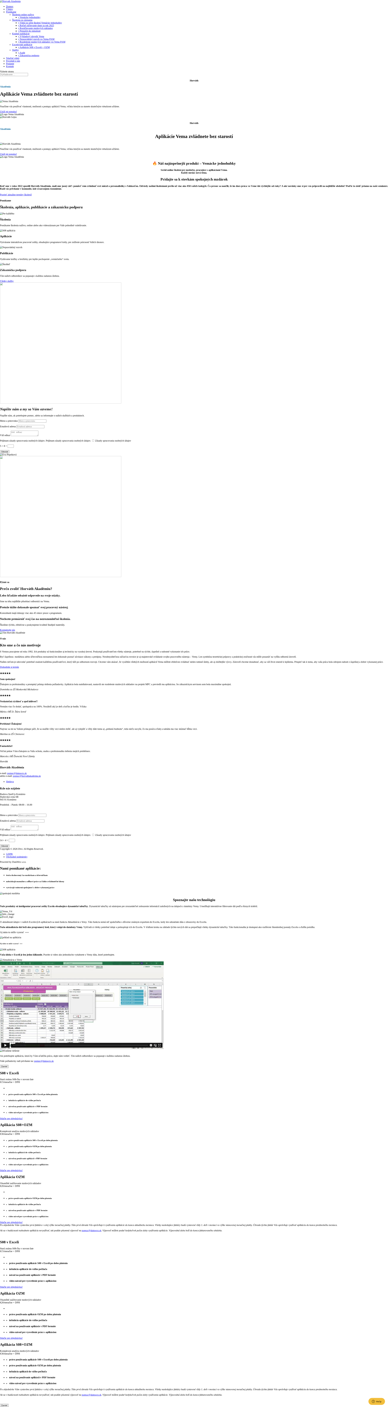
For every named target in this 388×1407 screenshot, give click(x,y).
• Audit (21, 52)
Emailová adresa (8, 426)
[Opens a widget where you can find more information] (376, 1401)
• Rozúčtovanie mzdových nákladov (35, 28)
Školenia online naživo (23, 14)
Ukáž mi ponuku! (8, 111)
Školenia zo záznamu (22, 20)
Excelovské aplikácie (22, 44)
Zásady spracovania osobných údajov (113, 440)
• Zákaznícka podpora (28, 55)
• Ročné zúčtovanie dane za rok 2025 (36, 25)
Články (9, 9)
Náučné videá (12, 58)
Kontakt (10, 66)
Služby (15, 50)
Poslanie (10, 63)
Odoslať (4, 452)
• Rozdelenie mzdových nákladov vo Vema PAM (41, 42)
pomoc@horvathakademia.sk (27, 776)
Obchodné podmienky (16, 856)
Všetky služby (7, 281)
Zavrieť (4, 1066)
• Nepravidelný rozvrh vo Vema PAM (36, 39)
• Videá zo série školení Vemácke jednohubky (40, 22)
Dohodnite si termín (9, 667)
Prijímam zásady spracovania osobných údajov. (23, 440)
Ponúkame (11, 12)
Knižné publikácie (21, 33)
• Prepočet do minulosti (29, 31)
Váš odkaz (5, 435)
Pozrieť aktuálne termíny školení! (16, 194)
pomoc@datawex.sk (17, 773)
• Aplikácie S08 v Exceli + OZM (34, 47)
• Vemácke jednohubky (29, 17)
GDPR (9, 854)
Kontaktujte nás (7, 630)
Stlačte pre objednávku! (11, 1118)
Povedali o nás (13, 61)
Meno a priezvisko (9, 421)
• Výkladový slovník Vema (31, 36)
